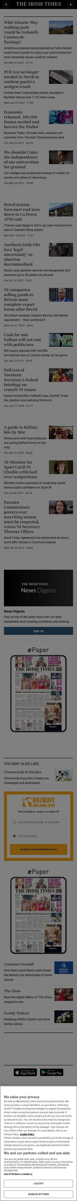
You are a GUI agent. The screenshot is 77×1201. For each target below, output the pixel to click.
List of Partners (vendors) (18, 1174)
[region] (38, 1143)
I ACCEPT (38, 1183)
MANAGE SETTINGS (38, 1194)
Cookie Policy (27, 1134)
